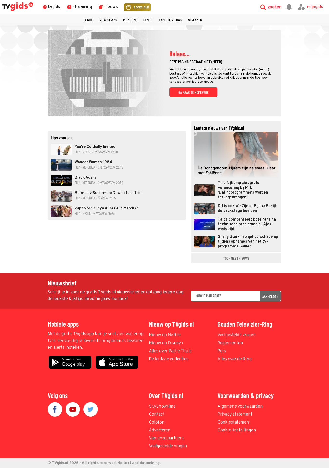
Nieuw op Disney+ (166, 343)
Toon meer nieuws (236, 258)
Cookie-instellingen (236, 430)
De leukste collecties (168, 359)
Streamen (195, 20)
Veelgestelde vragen (236, 335)
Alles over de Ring (234, 359)
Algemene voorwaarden (240, 406)
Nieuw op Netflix (165, 335)
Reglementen (230, 343)
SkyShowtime (162, 406)
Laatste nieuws (170, 20)
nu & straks (108, 20)
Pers (221, 351)
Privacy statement (234, 414)
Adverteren (160, 430)
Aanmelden (270, 296)
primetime (130, 20)
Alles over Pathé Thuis (170, 351)
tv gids (88, 20)
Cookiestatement (234, 422)
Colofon (156, 422)
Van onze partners (166, 438)
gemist (148, 20)
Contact (156, 414)
